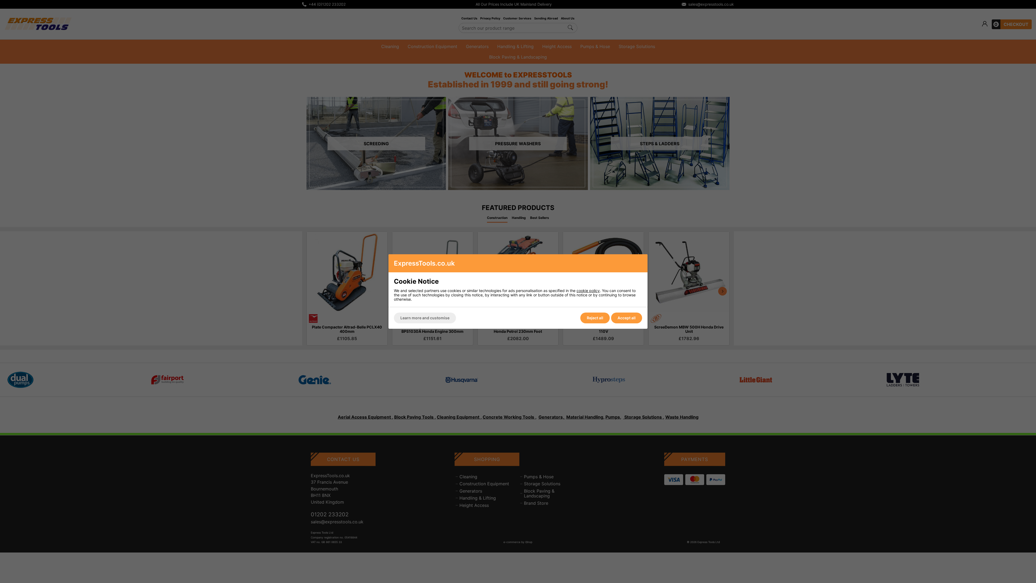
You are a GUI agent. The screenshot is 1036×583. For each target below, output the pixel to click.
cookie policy (588, 290)
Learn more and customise (424, 318)
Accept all (627, 318)
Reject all (595, 318)
